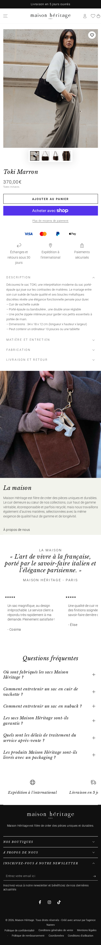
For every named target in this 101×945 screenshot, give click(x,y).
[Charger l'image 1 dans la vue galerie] (34, 156)
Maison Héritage (24, 920)
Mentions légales (87, 930)
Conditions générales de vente (56, 930)
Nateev (51, 924)
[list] (50, 789)
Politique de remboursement (28, 935)
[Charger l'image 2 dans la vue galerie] (45, 156)
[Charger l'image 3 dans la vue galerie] (56, 156)
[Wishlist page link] (93, 16)
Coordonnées (56, 935)
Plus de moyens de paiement (50, 220)
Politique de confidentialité (19, 930)
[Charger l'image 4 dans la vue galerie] (66, 156)
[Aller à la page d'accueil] (50, 16)
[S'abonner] (95, 876)
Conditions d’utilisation (80, 935)
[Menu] (5, 16)
